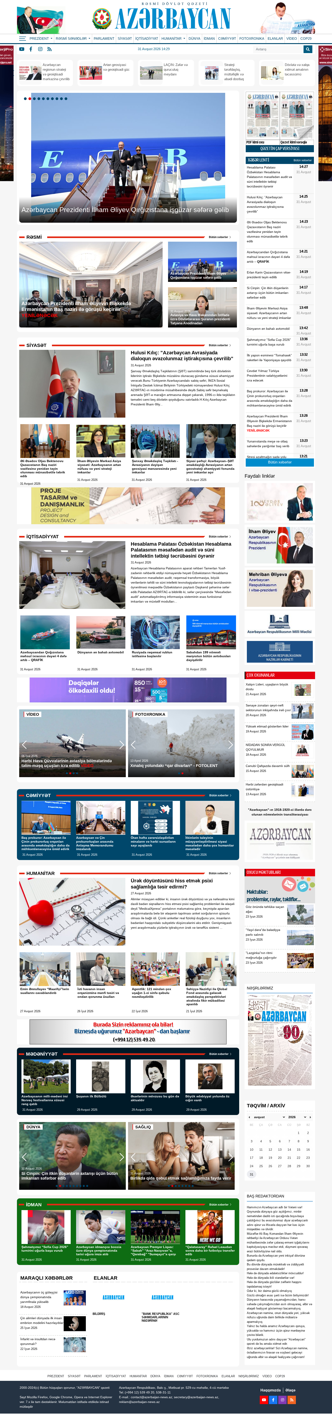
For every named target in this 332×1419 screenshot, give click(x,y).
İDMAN (209, 38)
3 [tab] (35, 99)
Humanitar (138, 1376)
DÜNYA (194, 38)
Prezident (55, 1376)
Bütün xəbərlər (219, 237)
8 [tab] (57, 99)
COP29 (305, 38)
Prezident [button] (40, 38)
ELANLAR (275, 38)
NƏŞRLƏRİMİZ (248, 1376)
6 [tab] (48, 99)
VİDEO (291, 38)
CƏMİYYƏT (227, 38)
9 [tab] (62, 99)
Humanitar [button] (171, 38)
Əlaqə (290, 1390)
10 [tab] (66, 99)
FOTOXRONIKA (251, 38)
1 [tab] (26, 99)
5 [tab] (44, 99)
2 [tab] (30, 99)
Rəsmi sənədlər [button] (72, 38)
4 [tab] (39, 99)
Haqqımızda (270, 1390)
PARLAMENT (104, 38)
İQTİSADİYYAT (146, 38)
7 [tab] (53, 99)
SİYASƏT (125, 38)
